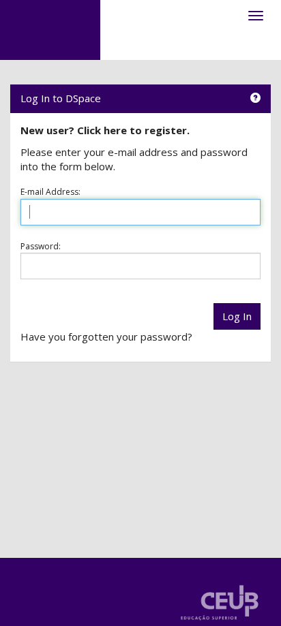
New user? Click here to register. (105, 130)
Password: (40, 246)
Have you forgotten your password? (106, 336)
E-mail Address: (50, 192)
